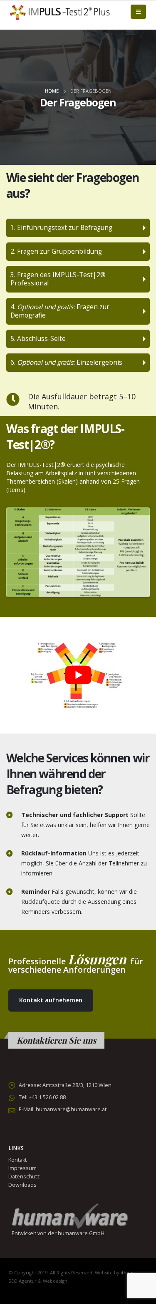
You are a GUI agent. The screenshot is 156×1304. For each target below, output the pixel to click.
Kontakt (17, 1159)
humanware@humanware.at (71, 1109)
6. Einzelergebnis (66, 362)
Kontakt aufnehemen (50, 1000)
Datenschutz (24, 1176)
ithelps (128, 1272)
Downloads (22, 1184)
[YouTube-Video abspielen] (78, 675)
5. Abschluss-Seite (38, 338)
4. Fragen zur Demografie (59, 311)
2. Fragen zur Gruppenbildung (56, 251)
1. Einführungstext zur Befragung (61, 227)
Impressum (22, 1168)
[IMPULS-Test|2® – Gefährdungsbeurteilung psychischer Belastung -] (60, 12)
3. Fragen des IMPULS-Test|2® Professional (58, 279)
